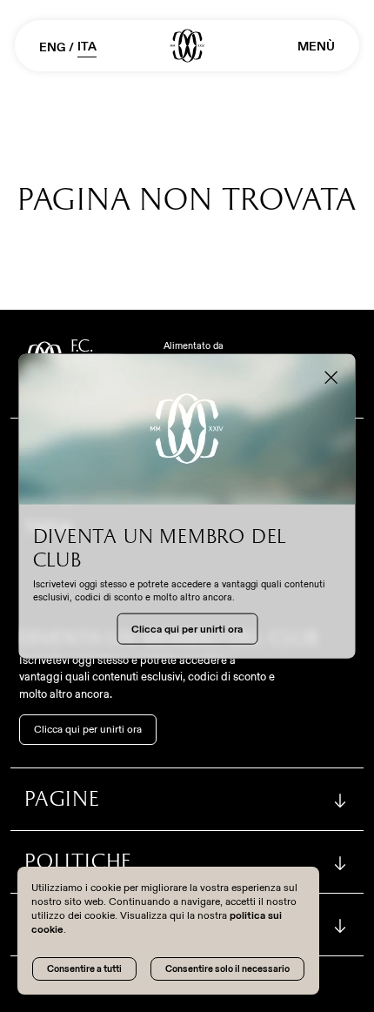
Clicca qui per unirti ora (88, 729)
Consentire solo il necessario (227, 968)
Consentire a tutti (84, 968)
